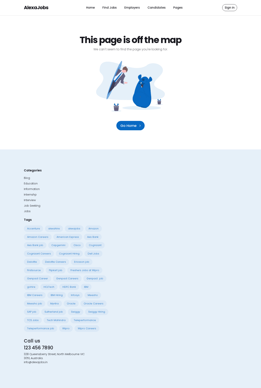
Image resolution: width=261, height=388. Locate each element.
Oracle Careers (93, 303)
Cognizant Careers (39, 253)
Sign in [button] (230, 8)
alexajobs (74, 228)
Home (90, 8)
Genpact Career (37, 278)
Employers (132, 8)
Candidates (157, 8)
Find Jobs (109, 8)
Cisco (77, 245)
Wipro (66, 328)
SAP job (31, 312)
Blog (27, 178)
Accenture (33, 228)
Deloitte (32, 262)
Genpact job (95, 278)
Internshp (30, 194)
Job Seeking (32, 206)
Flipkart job (55, 270)
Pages (178, 8)
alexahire (54, 228)
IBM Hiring (57, 295)
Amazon (93, 228)
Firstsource (34, 270)
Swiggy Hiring (96, 312)
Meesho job (34, 303)
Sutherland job (54, 312)
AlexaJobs (36, 7)
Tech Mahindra (56, 320)
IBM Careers (34, 295)
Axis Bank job (35, 245)
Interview (30, 200)
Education (31, 183)
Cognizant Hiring (69, 253)
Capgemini (58, 245)
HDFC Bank (69, 287)
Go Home (129, 125)
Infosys (75, 295)
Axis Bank (92, 237)
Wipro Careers (87, 328)
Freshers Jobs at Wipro (85, 270)
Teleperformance (85, 320)
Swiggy (75, 312)
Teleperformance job (40, 328)
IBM (86, 287)
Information (32, 189)
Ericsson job (81, 262)
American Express (68, 237)
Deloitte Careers (55, 262)
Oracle (71, 303)
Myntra (54, 303)
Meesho (93, 295)
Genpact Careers (67, 278)
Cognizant (95, 245)
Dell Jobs (93, 253)
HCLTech (49, 287)
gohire (31, 287)
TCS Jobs (33, 320)
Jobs (27, 211)
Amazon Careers (37, 237)
